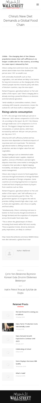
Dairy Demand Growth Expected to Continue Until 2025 (25, 338)
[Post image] (8, 315)
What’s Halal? (20, 373)
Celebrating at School (23, 349)
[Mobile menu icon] (37, 4)
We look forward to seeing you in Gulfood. (27, 313)
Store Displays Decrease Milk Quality (26, 362)
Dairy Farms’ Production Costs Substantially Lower (27, 325)
